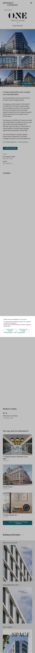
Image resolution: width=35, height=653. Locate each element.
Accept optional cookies (10, 330)
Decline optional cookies (23, 330)
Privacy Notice (23, 319)
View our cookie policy (19, 332)
